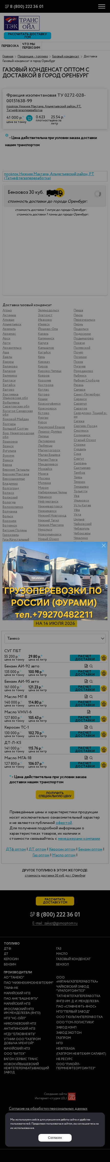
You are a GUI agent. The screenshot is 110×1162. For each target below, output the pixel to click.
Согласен (55, 1138)
